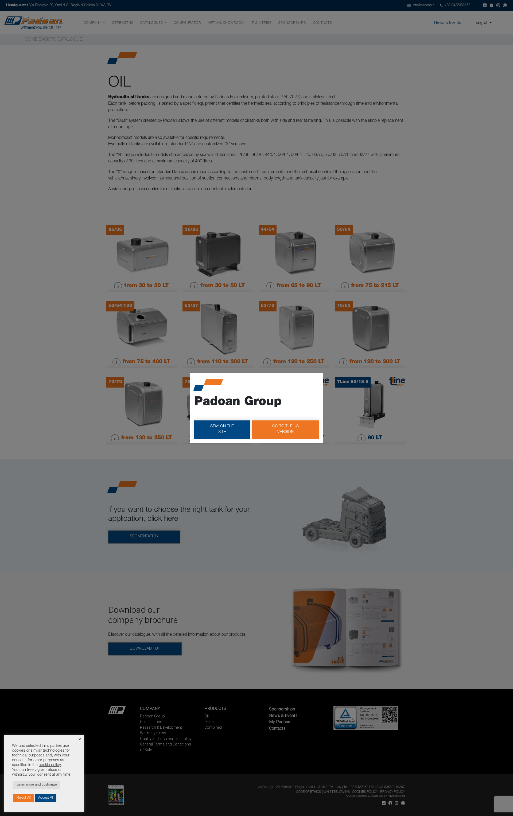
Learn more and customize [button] (37, 785)
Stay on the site (222, 429)
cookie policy (50, 765)
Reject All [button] (23, 798)
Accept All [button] (45, 798)
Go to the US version (285, 429)
